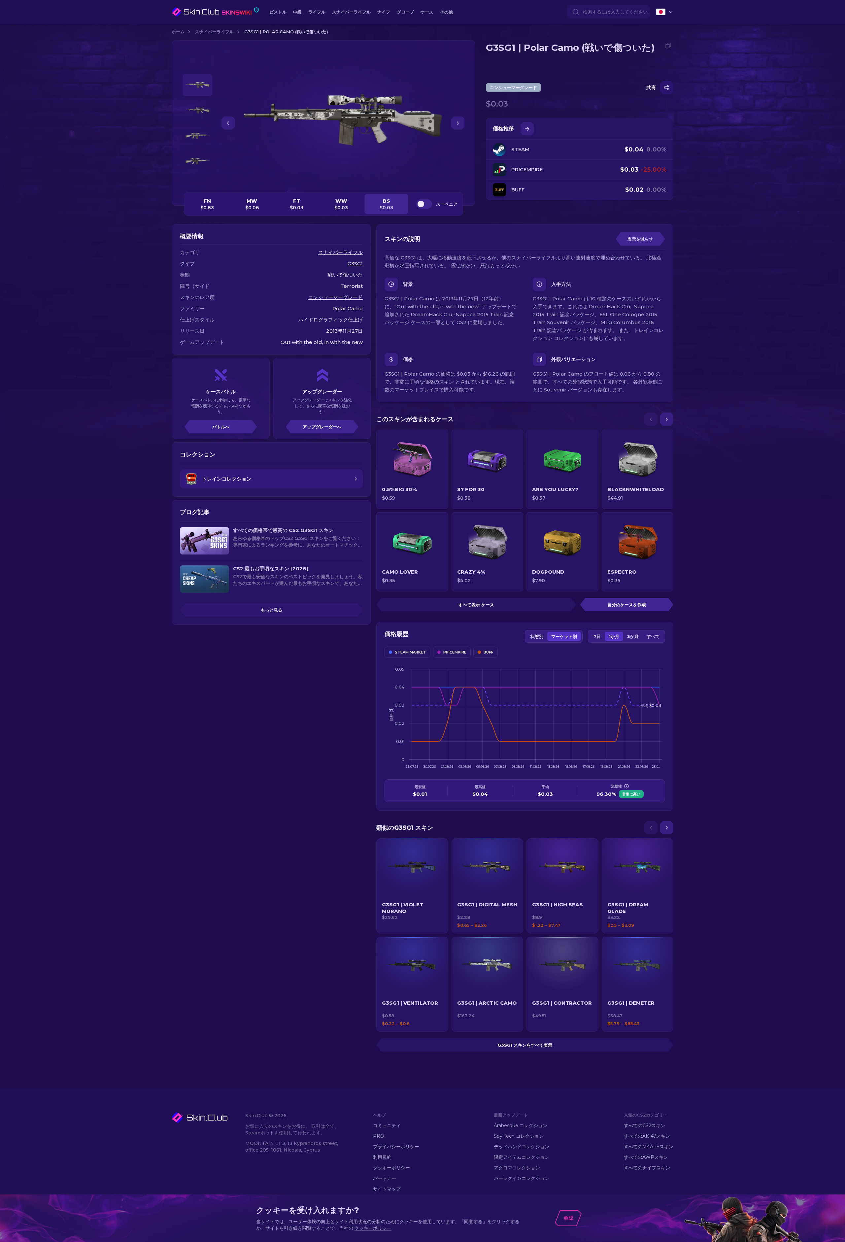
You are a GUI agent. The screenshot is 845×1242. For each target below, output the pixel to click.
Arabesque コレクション (520, 1125)
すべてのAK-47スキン (647, 1136)
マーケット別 (564, 636)
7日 (597, 636)
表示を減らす (640, 239)
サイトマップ (387, 1189)
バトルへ (220, 426)
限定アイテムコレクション (521, 1157)
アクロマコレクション (517, 1168)
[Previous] (651, 419)
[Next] (666, 419)
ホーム (178, 31)
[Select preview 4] (197, 161)
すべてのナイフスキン (647, 1168)
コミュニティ (387, 1125)
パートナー (384, 1178)
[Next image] (457, 123)
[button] (412, 886)
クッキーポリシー (391, 1168)
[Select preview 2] (197, 110)
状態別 (536, 636)
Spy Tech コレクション (519, 1136)
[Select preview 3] (197, 136)
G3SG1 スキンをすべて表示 (524, 1045)
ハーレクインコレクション (521, 1178)
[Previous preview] (197, 66)
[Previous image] (228, 123)
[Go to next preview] (197, 180)
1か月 (614, 636)
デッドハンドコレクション (521, 1147)
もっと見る (271, 610)
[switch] (424, 204)
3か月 (633, 636)
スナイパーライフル (214, 31)
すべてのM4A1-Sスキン (648, 1147)
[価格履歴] (527, 128)
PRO (378, 1136)
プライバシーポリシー (396, 1147)
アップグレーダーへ (322, 426)
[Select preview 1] (197, 85)
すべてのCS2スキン (644, 1125)
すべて (653, 636)
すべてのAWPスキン (646, 1157)
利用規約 (382, 1157)
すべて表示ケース (476, 604)
